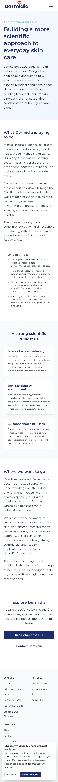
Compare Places (12, 700)
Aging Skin (37, 700)
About (7, 730)
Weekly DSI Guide (13, 705)
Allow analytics (30, 774)
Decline (11, 774)
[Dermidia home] (17, 5)
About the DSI (39, 683)
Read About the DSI (29, 635)
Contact (8, 736)
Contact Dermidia (29, 646)
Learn (7, 683)
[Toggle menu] (51, 5)
